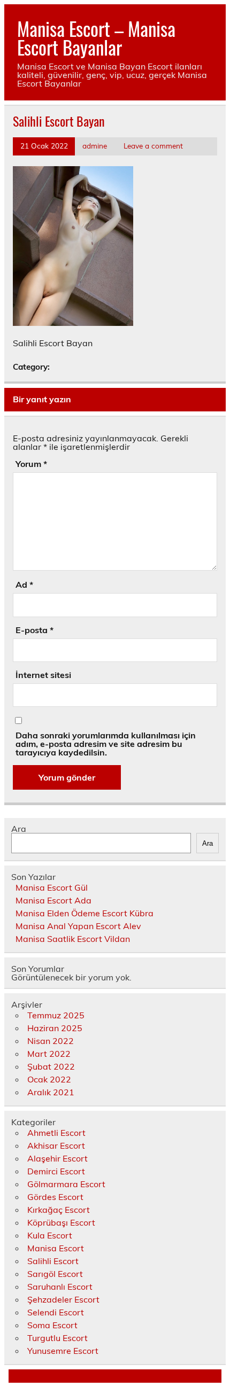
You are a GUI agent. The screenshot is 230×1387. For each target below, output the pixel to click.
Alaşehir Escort (57, 1158)
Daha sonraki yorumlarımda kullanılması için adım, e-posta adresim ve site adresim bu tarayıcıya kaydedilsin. (106, 744)
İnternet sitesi (43, 675)
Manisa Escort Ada (53, 900)
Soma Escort (52, 1325)
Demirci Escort (56, 1171)
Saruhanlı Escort (60, 1286)
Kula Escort (49, 1235)
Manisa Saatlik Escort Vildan (73, 938)
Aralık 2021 (50, 1092)
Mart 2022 (49, 1053)
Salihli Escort (53, 1261)
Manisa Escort (55, 1248)
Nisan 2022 (50, 1040)
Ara (18, 828)
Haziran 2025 (54, 1028)
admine (94, 145)
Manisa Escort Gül (52, 887)
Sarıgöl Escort (55, 1273)
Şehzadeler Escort (63, 1299)
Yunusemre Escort (62, 1350)
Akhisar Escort (56, 1145)
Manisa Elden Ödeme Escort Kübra (85, 913)
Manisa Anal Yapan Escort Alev (78, 926)
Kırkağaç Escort (58, 1209)
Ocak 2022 (49, 1079)
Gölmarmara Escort (66, 1184)
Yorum (31, 463)
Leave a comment (153, 145)
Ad (24, 584)
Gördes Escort (55, 1196)
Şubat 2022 (51, 1066)
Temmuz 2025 (56, 1015)
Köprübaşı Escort (61, 1222)
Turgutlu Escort (57, 1338)
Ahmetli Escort (56, 1132)
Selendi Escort (55, 1312)
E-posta (34, 630)
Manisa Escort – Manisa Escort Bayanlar (96, 37)
